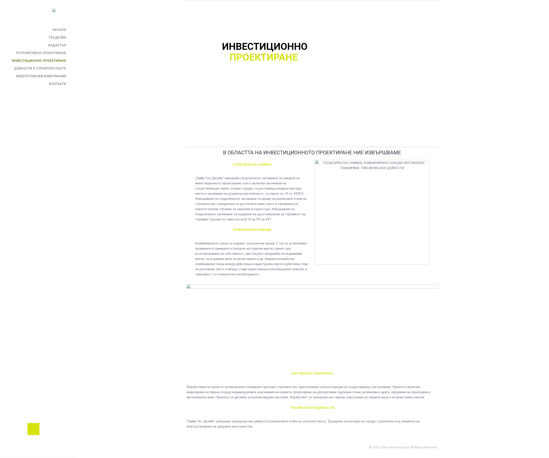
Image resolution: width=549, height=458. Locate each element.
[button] (33, 429)
